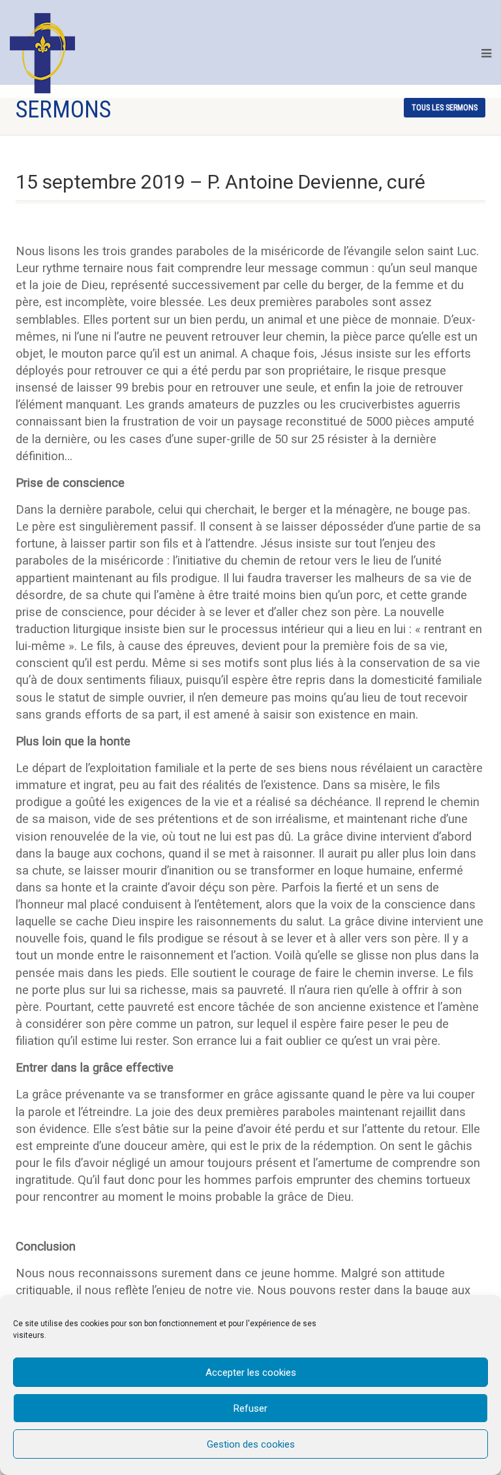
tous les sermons (445, 107)
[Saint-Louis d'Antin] (42, 53)
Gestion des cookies (251, 1444)
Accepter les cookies (250, 1372)
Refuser (250, 1408)
